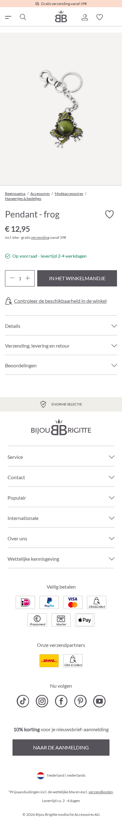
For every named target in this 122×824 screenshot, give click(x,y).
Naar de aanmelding (61, 747)
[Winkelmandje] (114, 17)
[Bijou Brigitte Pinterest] (80, 701)
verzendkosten (101, 792)
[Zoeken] (22, 17)
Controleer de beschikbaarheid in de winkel (60, 301)
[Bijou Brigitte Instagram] (42, 701)
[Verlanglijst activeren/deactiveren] (109, 214)
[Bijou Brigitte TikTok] (23, 701)
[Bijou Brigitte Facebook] (61, 701)
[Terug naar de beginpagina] (61, 16)
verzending (40, 237)
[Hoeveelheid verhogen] (28, 278)
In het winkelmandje (77, 278)
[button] (84, 17)
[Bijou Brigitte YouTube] (99, 701)
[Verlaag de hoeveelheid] (12, 278)
